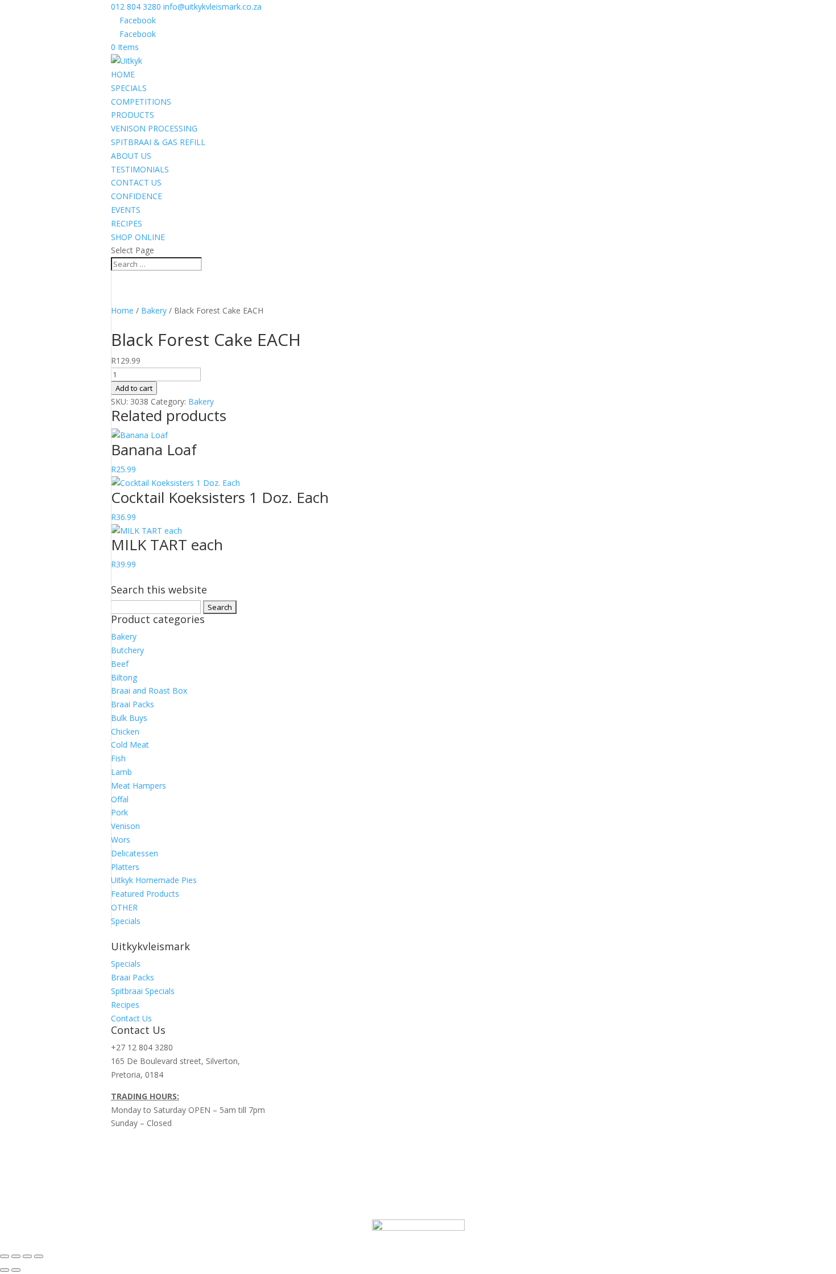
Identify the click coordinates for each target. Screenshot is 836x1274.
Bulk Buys (129, 717)
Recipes (125, 1004)
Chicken (125, 731)
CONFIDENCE (136, 196)
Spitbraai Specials (143, 991)
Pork (119, 812)
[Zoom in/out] (4, 1256)
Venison (125, 826)
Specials (125, 921)
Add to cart (133, 388)
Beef (120, 663)
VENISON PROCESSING (154, 128)
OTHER (124, 907)
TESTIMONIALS (140, 169)
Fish (118, 758)
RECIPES (126, 223)
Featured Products (145, 893)
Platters (125, 866)
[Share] (27, 1256)
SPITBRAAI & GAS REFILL (158, 142)
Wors (120, 839)
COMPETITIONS (141, 101)
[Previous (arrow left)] (4, 1270)
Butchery (127, 650)
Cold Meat (130, 744)
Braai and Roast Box (149, 690)
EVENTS (125, 209)
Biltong (124, 677)
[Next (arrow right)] (15, 1270)
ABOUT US (131, 155)
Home (122, 310)
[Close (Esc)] (38, 1256)
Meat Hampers (138, 785)
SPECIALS (129, 88)
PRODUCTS (132, 114)
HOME (123, 74)
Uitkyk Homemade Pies (154, 880)
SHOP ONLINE (138, 237)
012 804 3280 (136, 6)
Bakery (154, 310)
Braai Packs (132, 704)
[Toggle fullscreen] (15, 1256)
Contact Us (131, 1018)
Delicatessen (134, 853)
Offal (120, 799)
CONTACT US (136, 182)
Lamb (121, 771)
